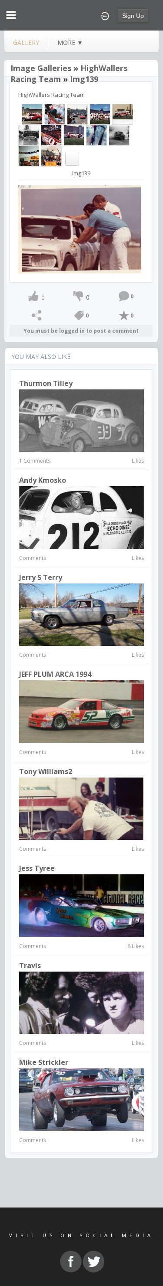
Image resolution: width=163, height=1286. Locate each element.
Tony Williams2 (45, 771)
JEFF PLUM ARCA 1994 (55, 674)
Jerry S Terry (40, 577)
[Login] (104, 15)
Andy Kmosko (42, 480)
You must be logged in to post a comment (81, 330)
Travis (30, 965)
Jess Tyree (37, 868)
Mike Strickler (43, 1062)
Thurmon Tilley (46, 383)
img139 (84, 79)
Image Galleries (40, 68)
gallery (26, 42)
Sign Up (133, 15)
